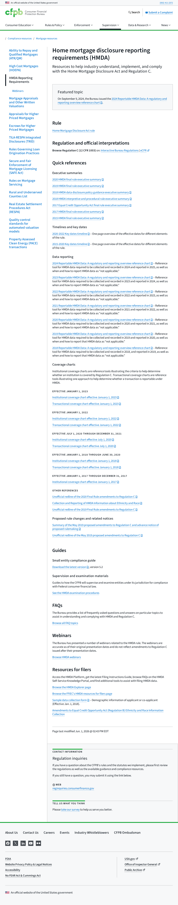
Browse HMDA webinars (66, 657)
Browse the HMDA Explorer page (71, 687)
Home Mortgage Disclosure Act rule (73, 131)
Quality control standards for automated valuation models (24, 225)
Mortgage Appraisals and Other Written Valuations (23, 102)
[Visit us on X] (15, 843)
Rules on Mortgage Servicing (22, 182)
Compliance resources (20, 38)
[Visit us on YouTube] (30, 843)
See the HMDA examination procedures (75, 593)
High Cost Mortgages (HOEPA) (23, 68)
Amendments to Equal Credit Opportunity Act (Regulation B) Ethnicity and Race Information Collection (107, 712)
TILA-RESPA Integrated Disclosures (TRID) (25, 139)
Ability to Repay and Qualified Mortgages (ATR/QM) (23, 54)
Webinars (17, 91)
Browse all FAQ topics (65, 623)
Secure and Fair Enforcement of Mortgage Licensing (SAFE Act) (23, 167)
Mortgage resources (46, 38)
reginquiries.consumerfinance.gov (73, 788)
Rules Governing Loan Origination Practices (24, 151)
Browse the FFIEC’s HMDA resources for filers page (82, 694)
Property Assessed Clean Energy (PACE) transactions (23, 243)
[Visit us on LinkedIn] (23, 843)
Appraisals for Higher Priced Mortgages (24, 116)
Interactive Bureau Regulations (120, 150)
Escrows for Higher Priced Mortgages (22, 127)
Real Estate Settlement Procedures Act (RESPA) (25, 208)
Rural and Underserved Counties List (25, 194)
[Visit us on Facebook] (7, 843)
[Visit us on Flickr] (38, 843)
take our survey (70, 810)
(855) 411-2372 (166, 2)
